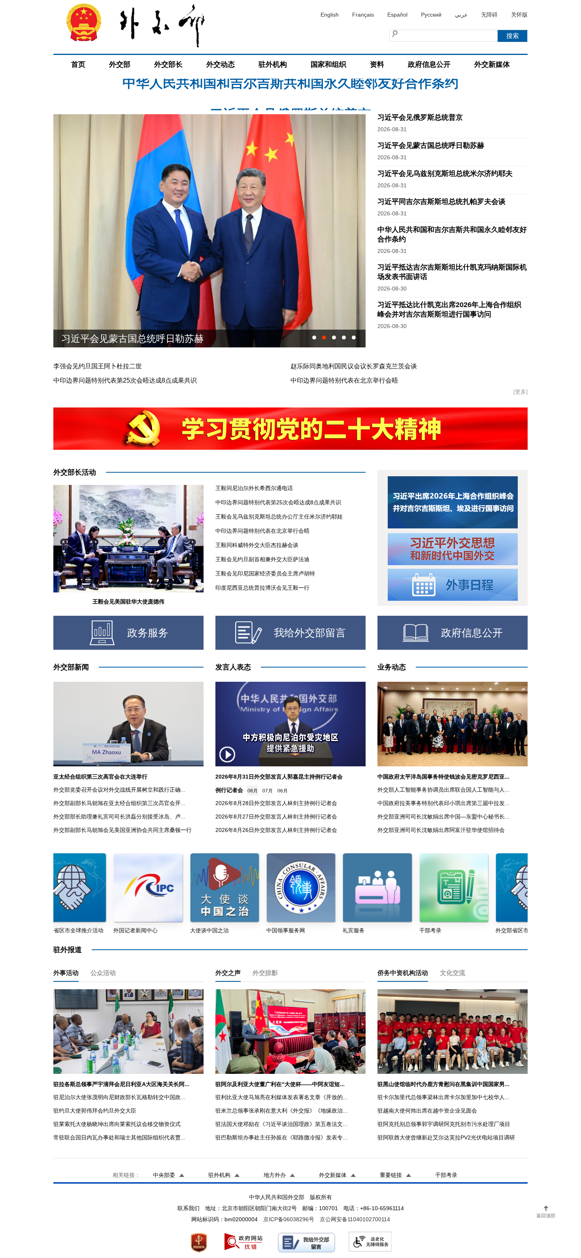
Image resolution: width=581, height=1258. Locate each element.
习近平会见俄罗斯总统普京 (290, 88)
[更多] (520, 392)
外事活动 (66, 972)
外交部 (119, 64)
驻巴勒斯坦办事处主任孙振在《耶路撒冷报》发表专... (281, 1137)
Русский (431, 14)
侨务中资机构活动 (402, 972)
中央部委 (164, 1175)
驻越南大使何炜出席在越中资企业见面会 (427, 1110)
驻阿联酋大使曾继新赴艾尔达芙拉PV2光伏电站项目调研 (446, 1137)
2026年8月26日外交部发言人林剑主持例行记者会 (276, 830)
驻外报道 (67, 950)
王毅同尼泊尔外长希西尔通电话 (254, 488)
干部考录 (446, 1175)
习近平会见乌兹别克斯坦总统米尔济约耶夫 (151, 338)
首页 (78, 64)
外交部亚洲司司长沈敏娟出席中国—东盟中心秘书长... (443, 816)
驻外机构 (272, 64)
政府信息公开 (429, 64)
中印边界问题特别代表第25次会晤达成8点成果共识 (125, 380)
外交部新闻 (71, 667)
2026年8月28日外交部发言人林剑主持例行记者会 (276, 803)
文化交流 (452, 972)
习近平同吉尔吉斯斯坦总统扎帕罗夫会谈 (441, 202)
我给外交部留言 (310, 633)
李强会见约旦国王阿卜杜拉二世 (97, 366)
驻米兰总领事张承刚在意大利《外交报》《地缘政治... (281, 1110)
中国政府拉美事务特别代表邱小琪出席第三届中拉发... (443, 803)
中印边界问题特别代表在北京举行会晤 (344, 380)
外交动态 (220, 64)
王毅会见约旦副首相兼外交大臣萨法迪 (262, 559)
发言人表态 (233, 667)
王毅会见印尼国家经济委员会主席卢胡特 (265, 573)
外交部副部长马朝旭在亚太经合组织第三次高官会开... (119, 803)
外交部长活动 (74, 472)
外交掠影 (265, 972)
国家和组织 (328, 64)
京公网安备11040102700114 (355, 1219)
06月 (282, 791)
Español (397, 14)
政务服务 (147, 633)
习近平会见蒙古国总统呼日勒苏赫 (430, 145)
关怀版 (519, 14)
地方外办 (275, 1175)
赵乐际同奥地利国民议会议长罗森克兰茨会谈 (353, 366)
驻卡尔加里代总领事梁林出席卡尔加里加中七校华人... (443, 1097)
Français (363, 14)
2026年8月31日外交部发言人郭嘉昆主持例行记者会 (279, 776)
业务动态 (391, 667)
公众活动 (103, 972)
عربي (461, 14)
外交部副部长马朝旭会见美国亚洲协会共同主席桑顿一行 (122, 830)
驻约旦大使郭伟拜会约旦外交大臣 (94, 1110)
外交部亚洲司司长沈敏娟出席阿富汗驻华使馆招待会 (441, 830)
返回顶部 (545, 1215)
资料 (377, 64)
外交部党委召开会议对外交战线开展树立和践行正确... (119, 789)
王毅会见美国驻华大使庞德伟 (128, 601)
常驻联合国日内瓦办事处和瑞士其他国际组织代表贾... (119, 1137)
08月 (252, 791)
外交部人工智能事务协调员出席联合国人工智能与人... (443, 789)
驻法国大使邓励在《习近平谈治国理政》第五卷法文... (281, 1124)
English (330, 14)
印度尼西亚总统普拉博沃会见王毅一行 (262, 588)
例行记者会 (229, 790)
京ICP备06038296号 (288, 1219)
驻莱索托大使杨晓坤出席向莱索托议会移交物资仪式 (117, 1124)
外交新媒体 (492, 64)
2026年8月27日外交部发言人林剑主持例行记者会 (276, 816)
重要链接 (391, 1175)
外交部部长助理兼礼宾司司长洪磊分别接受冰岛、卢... (119, 816)
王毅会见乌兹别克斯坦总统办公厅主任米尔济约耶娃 (279, 516)
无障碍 (489, 14)
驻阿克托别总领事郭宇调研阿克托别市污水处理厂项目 (443, 1124)
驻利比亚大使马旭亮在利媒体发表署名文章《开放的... (281, 1097)
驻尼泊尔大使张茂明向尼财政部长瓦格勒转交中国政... (119, 1097)
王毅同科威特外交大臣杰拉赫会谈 (256, 545)
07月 (267, 791)
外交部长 (168, 64)
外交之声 (228, 972)
